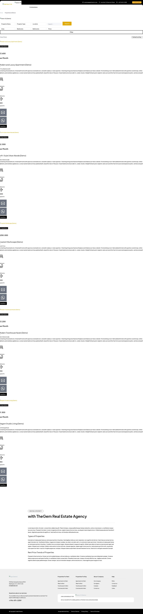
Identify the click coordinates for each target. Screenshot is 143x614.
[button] (90, 2)
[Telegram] (130, 611)
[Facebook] (119, 611)
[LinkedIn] (127, 611)
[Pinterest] (125, 611)
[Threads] (133, 611)
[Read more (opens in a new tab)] (122, 2)
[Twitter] (122, 611)
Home (1, 12)
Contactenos (33, 7)
